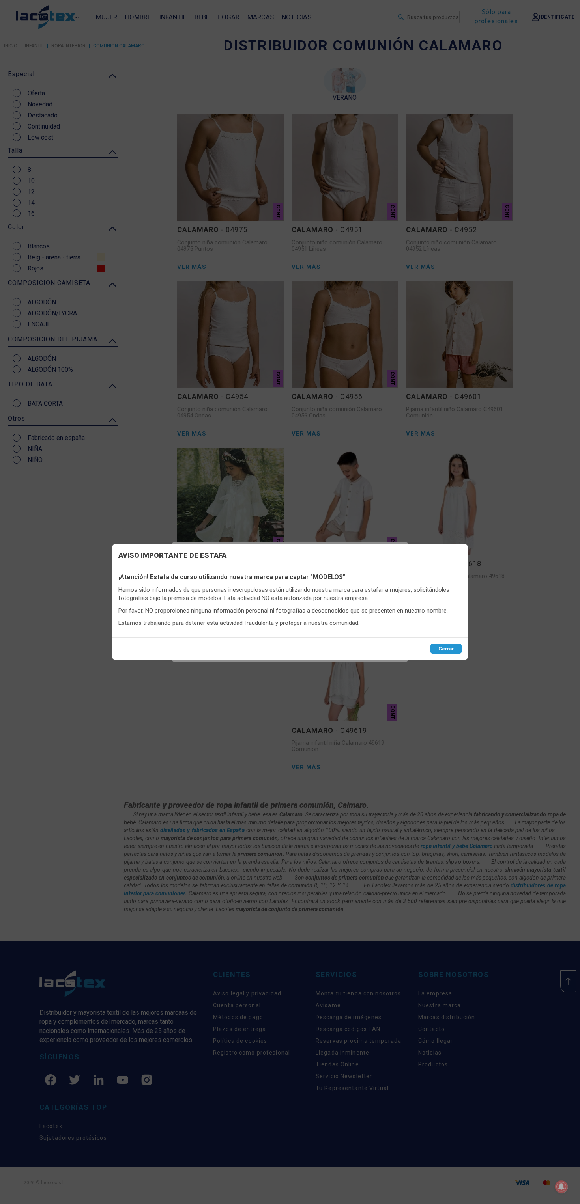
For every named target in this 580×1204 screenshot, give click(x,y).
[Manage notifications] (561, 1186)
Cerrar (446, 649)
